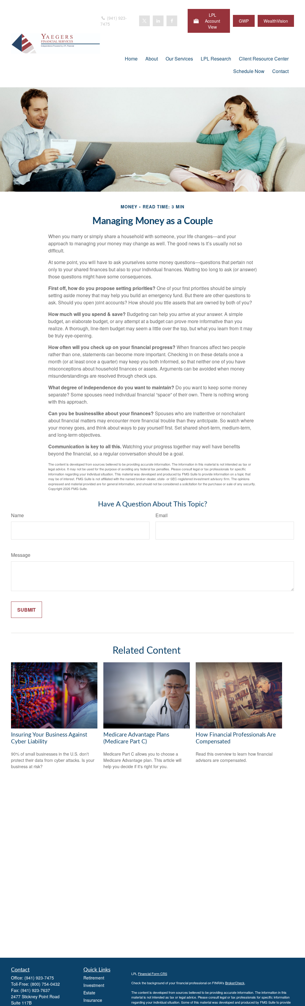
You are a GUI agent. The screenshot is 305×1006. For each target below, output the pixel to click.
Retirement (93, 978)
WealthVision (276, 21)
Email (161, 515)
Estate (89, 993)
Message (20, 554)
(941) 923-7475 (113, 21)
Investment (93, 985)
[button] (131, 58)
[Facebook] (171, 20)
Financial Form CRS (152, 973)
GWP (244, 21)
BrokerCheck (235, 982)
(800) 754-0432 (45, 984)
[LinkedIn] (158, 20)
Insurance (92, 1000)
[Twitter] (144, 20)
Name (17, 515)
